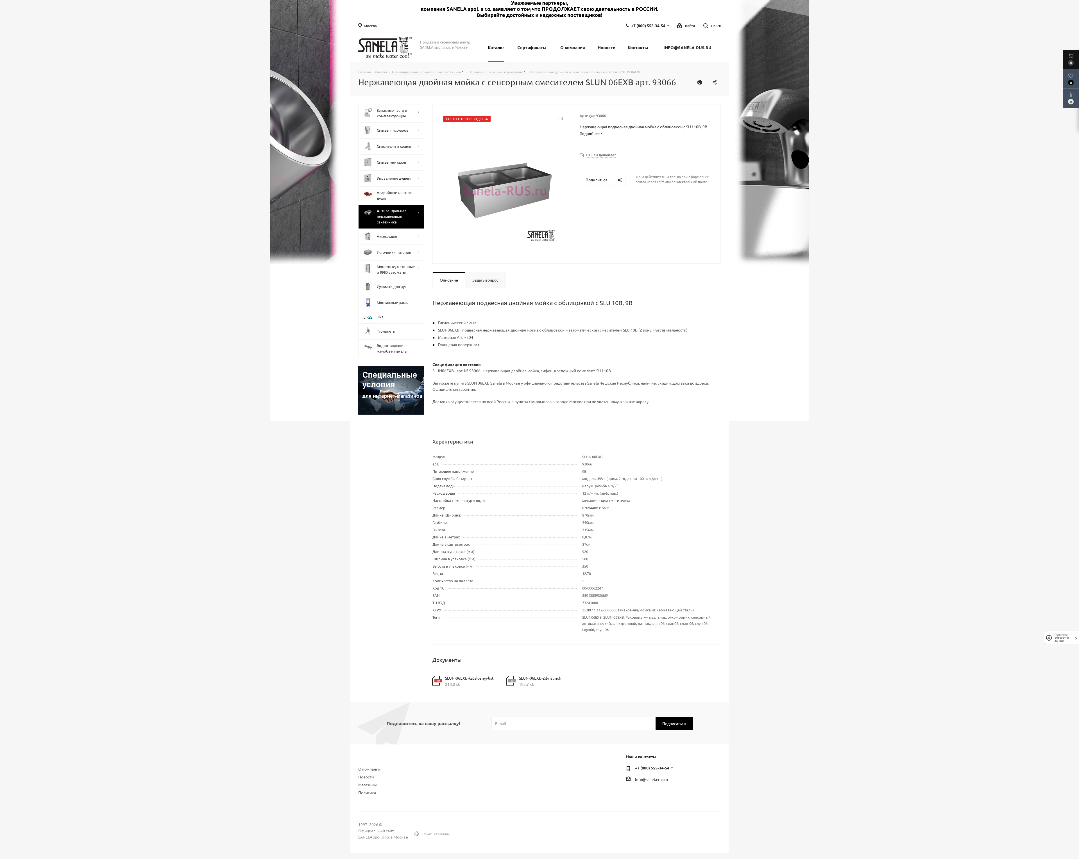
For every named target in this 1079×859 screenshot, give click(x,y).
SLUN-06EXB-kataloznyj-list (469, 677)
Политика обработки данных (1062, 637)
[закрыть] (1076, 638)
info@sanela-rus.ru (651, 779)
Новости (366, 776)
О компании (369, 768)
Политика (367, 792)
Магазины (367, 784)
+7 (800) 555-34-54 (648, 25)
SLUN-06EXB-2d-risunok (540, 677)
